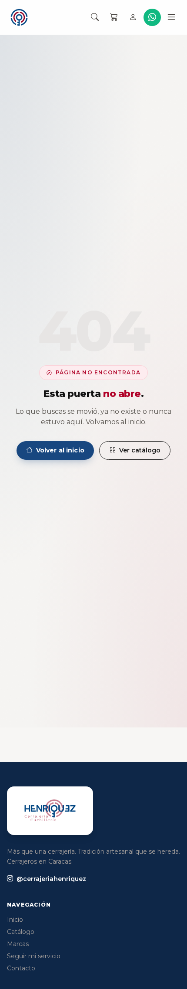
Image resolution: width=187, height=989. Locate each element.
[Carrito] (114, 17)
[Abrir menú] (171, 17)
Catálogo (20, 932)
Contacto (21, 968)
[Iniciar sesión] (133, 17)
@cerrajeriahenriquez (51, 879)
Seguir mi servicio (33, 956)
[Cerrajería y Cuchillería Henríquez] (19, 17)
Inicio (15, 920)
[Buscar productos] (95, 17)
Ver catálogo (139, 450)
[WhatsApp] (152, 17)
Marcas (18, 944)
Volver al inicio (60, 450)
